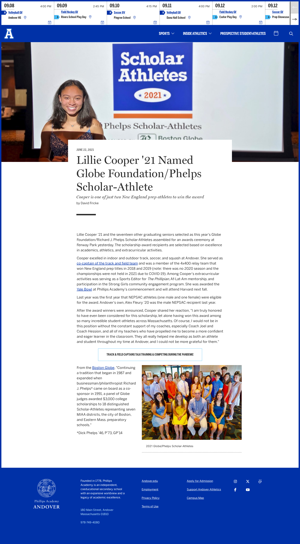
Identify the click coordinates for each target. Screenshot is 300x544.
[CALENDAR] (276, 33)
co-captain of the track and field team (107, 263)
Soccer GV (277, 12)
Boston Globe (103, 368)
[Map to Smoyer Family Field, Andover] (134, 17)
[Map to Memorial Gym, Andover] (25, 17)
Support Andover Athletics (204, 489)
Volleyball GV (15, 12)
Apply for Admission (200, 481)
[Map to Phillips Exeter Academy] (240, 17)
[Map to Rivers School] (90, 17)
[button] (291, 33)
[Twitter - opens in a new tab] (247, 483)
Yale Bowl (84, 289)
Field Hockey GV (69, 12)
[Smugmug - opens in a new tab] (260, 483)
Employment (150, 489)
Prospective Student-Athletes (243, 33)
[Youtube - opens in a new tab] (248, 491)
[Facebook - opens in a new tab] (235, 491)
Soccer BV (119, 12)
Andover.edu (150, 481)
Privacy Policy (151, 498)
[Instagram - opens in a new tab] (235, 483)
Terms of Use (150, 506)
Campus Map (195, 498)
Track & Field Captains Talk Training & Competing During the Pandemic (150, 354)
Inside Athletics (195, 33)
